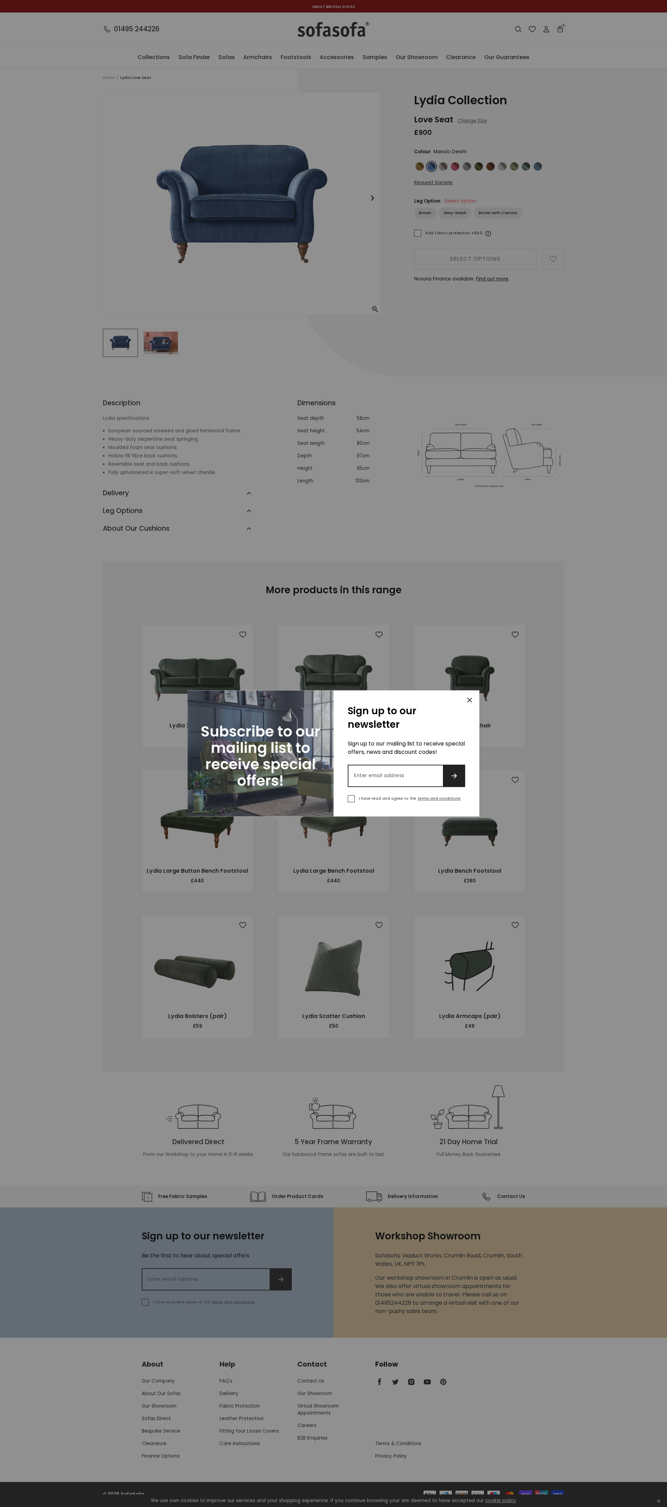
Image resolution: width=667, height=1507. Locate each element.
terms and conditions (439, 798)
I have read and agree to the (410, 798)
